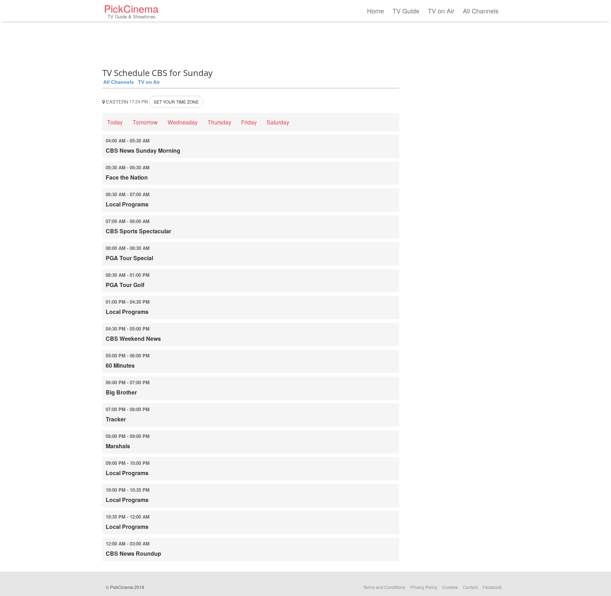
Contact (470, 587)
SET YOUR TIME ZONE (176, 102)
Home (375, 10)
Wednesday (183, 122)
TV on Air (441, 10)
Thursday (219, 122)
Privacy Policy (423, 587)
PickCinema (131, 10)
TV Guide (405, 10)
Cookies (450, 587)
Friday (249, 122)
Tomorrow (145, 122)
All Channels (481, 10)
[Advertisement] (250, 42)
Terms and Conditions (384, 587)
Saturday (278, 122)
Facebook (492, 587)
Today (115, 122)
